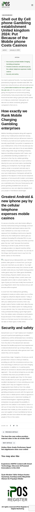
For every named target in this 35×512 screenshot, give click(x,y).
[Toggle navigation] (28, 5)
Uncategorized (7, 15)
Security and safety (12, 74)
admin (5, 50)
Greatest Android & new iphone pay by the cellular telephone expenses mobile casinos (18, 69)
